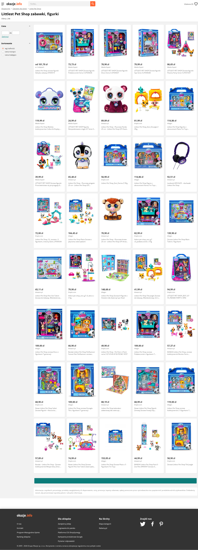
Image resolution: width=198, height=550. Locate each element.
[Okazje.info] (15, 4)
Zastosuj (5, 36)
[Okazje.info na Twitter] (142, 524)
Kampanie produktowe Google (70, 537)
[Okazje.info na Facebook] (152, 524)
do (11, 33)
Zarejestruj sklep (64, 524)
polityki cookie (95, 546)
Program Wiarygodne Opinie (28, 532)
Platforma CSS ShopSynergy (69, 532)
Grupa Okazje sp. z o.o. (36, 546)
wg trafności (10, 48)
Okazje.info (5, 9)
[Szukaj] (61, 2)
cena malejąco (10, 55)
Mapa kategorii (105, 524)
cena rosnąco (10, 51)
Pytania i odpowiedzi (66, 541)
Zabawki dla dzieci (20, 8)
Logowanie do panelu (66, 528)
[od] (6, 33)
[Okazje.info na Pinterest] (161, 524)
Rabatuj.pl (103, 528)
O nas (19, 524)
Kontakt (20, 528)
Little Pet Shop (35, 8)
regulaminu (81, 546)
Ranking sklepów (23, 537)
